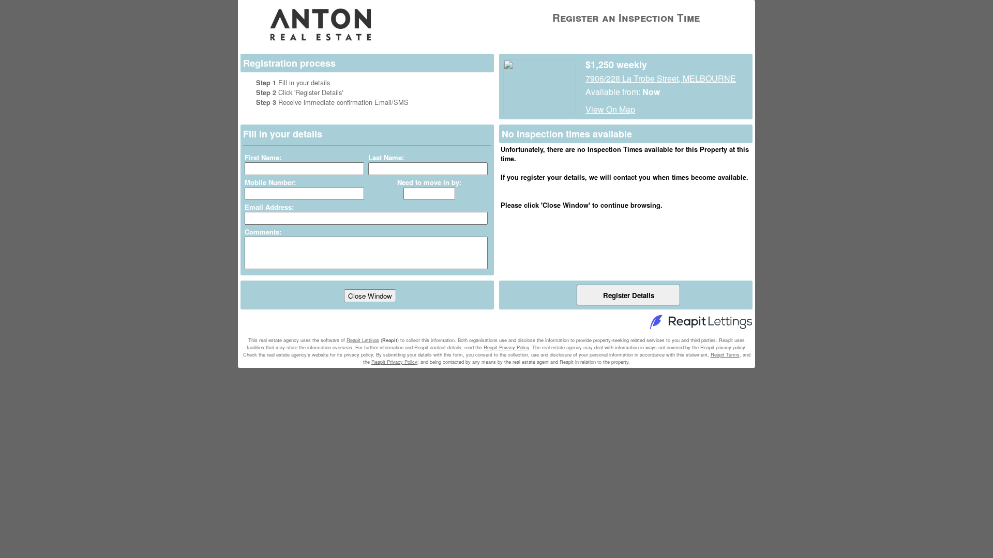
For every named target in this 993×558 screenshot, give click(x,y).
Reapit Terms (725, 354)
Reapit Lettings (363, 340)
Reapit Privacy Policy (506, 347)
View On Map (610, 109)
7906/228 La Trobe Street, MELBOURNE (660, 78)
